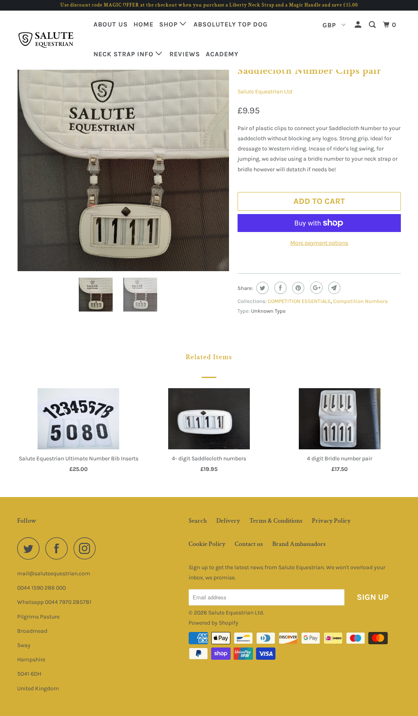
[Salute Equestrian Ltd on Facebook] (58, 548)
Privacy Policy (331, 521)
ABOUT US (110, 24)
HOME (143, 24)
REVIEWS (184, 54)
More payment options (319, 242)
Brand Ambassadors (299, 544)
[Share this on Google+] (315, 288)
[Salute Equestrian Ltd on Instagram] (86, 548)
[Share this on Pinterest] (297, 288)
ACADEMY (222, 54)
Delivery (228, 521)
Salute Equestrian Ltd (265, 91)
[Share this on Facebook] (279, 288)
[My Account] (359, 25)
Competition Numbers (360, 301)
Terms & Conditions (275, 521)
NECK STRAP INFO (124, 54)
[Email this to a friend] (333, 288)
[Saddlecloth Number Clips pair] (123, 166)
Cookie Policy (207, 544)
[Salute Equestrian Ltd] (49, 40)
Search (198, 521)
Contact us (249, 544)
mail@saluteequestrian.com (53, 573)
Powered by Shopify (213, 622)
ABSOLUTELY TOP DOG (230, 24)
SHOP (169, 24)
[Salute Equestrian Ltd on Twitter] (30, 548)
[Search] (373, 25)
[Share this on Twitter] (261, 288)
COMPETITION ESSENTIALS (299, 301)
